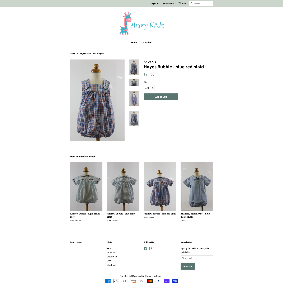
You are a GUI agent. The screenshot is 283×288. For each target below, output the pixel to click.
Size (146, 82)
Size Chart (147, 42)
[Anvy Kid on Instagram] (150, 249)
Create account (167, 3)
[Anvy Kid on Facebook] (145, 249)
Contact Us (112, 256)
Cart (184, 3)
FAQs (109, 260)
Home (134, 42)
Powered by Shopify (154, 276)
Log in (153, 3)
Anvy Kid (140, 276)
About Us (111, 252)
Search (110, 248)
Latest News (76, 242)
